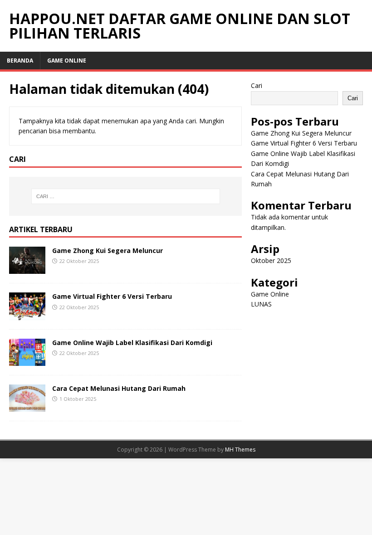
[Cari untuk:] (125, 196)
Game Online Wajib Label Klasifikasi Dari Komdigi (132, 342)
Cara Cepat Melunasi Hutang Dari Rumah (119, 388)
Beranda (20, 60)
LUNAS (261, 304)
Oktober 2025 (271, 260)
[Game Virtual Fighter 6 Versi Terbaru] (27, 314)
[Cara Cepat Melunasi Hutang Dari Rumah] (27, 406)
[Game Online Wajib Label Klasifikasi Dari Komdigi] (27, 360)
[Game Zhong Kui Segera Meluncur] (27, 268)
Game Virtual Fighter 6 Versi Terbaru (112, 296)
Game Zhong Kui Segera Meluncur (107, 250)
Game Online (66, 60)
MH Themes (240, 449)
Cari (256, 85)
